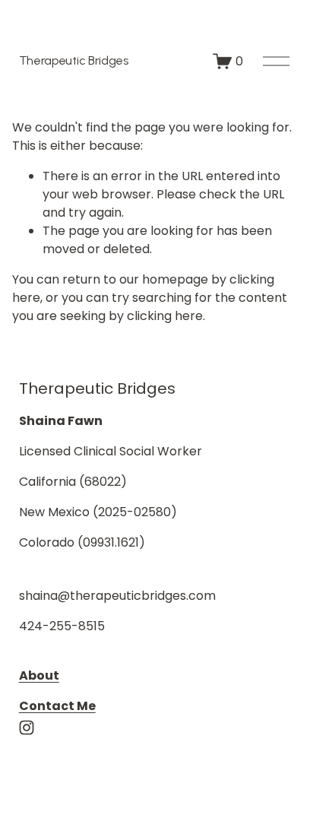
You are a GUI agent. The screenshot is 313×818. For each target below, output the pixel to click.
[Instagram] (26, 727)
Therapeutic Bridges (73, 60)
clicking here (165, 316)
